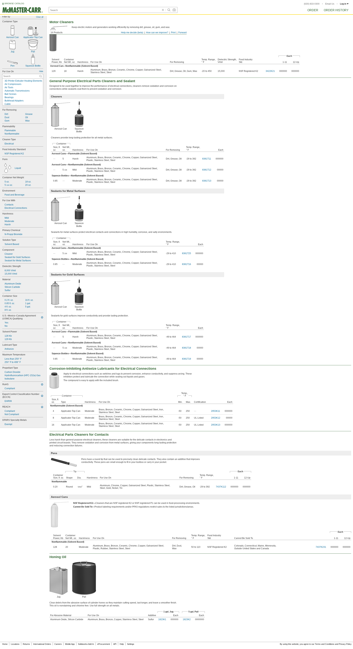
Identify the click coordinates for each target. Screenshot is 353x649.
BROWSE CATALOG (14, 3)
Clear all (39, 17)
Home (5, 644)
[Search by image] (174, 10)
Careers (58, 644)
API (114, 644)
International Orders (42, 644)
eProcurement (103, 644)
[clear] (163, 10)
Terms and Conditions (324, 644)
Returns (26, 644)
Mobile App (70, 644)
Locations (15, 644)
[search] (40, 76)
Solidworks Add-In (86, 644)
